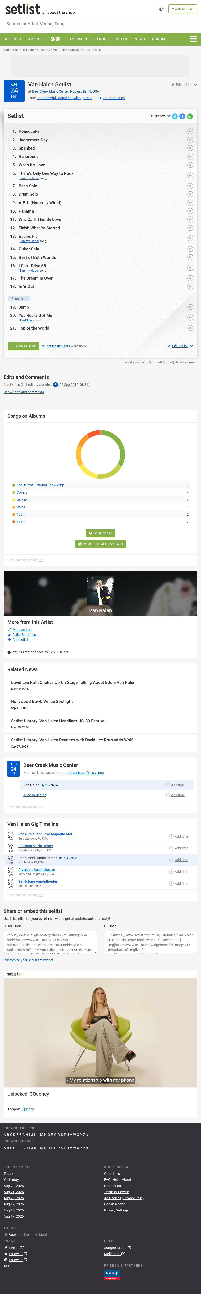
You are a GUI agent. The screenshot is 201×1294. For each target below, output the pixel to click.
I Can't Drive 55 (32, 265)
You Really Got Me (35, 315)
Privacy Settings (116, 1210)
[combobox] (100, 23)
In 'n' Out (26, 286)
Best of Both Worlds (37, 257)
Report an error (185, 362)
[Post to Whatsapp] (190, 116)
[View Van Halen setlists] (100, 588)
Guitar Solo (29, 248)
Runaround (29, 156)
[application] (100, 1032)
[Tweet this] (175, 116)
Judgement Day (33, 139)
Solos (21, 507)
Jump (24, 307)
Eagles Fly (28, 236)
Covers (22, 492)
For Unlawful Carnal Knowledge (40, 485)
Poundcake (29, 131)
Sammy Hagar (29, 178)
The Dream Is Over (36, 278)
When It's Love (32, 164)
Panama (26, 211)
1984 (21, 514)
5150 (21, 522)
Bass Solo (28, 185)
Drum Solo (28, 194)
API (6, 1266)
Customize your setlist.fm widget (28, 960)
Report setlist (156, 362)
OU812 (22, 500)
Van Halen (41, 84)
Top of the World (34, 328)
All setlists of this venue (86, 773)
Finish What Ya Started (39, 228)
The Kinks (26, 320)
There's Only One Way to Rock (46, 173)
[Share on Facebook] (183, 116)
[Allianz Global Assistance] (112, 1274)
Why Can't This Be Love (40, 219)
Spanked (27, 148)
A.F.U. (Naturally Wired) (40, 202)
